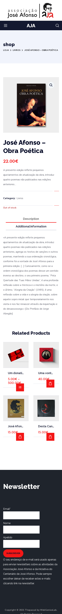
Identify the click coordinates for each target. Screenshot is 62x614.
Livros (17, 50)
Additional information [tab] (31, 226)
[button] (57, 25)
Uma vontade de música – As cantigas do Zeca (46, 373)
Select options (20, 387)
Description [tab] (31, 218)
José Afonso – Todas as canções (16, 426)
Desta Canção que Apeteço (46, 426)
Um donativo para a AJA (16, 373)
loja (6, 50)
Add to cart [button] (50, 384)
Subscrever (13, 553)
